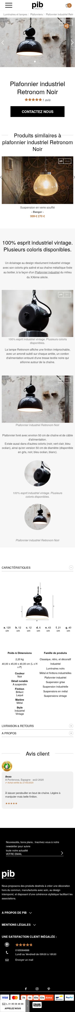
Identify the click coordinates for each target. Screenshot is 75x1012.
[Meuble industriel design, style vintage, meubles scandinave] (37, 5)
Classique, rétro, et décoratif (55, 659)
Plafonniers (36, 14)
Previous (2, 42)
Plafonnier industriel (47, 272)
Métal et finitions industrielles (55, 673)
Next (72, 42)
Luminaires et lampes (15, 14)
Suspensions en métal (55, 691)
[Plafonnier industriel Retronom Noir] (37, 517)
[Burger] (8, 5)
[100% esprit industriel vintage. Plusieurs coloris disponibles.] (37, 473)
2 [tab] (40, 61)
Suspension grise (55, 682)
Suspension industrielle (55, 686)
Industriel (55, 663)
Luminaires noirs (55, 668)
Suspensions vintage (55, 696)
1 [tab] (35, 61)
